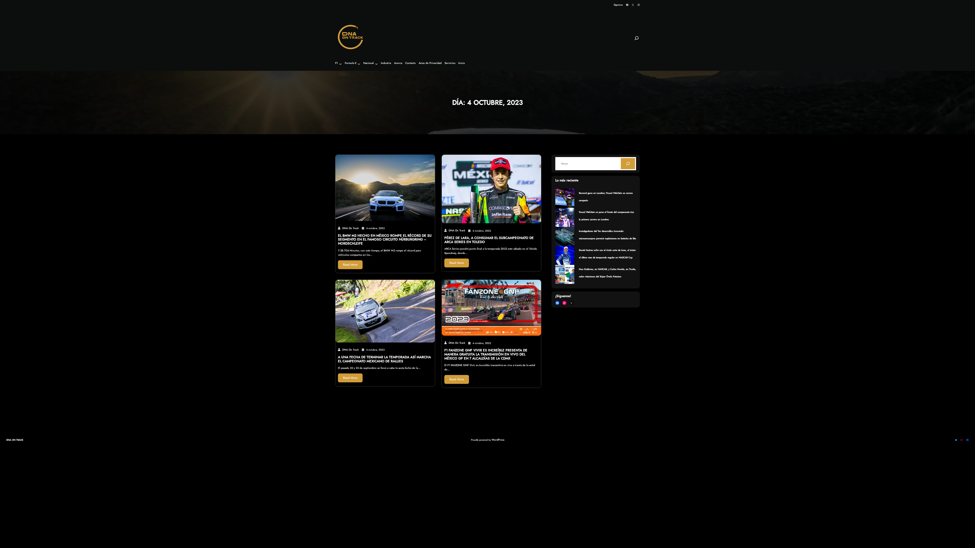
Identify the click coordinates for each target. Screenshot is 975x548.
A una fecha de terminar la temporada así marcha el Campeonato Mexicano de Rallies (384, 359)
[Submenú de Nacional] (376, 63)
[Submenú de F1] (340, 63)
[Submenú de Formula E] (359, 63)
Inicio (461, 63)
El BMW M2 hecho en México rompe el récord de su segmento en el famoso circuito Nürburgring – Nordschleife (385, 240)
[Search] (628, 163)
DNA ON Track (14, 439)
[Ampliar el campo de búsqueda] (636, 40)
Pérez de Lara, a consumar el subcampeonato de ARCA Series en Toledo (489, 240)
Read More (350, 264)
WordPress (498, 440)
